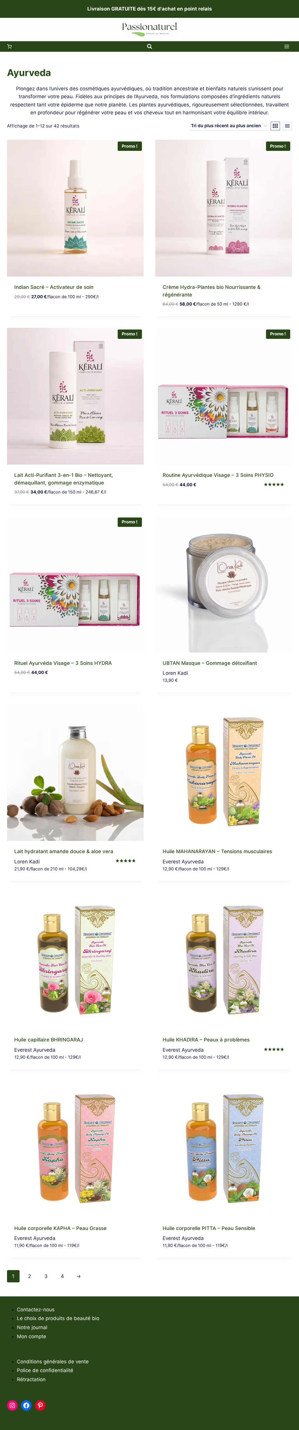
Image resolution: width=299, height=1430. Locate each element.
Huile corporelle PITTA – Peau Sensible (209, 1228)
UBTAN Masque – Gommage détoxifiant (210, 663)
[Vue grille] (275, 126)
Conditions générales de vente (53, 1362)
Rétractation (31, 1379)
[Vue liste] (287, 126)
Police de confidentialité (45, 1370)
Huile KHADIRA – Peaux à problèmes (206, 1040)
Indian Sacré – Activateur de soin (53, 287)
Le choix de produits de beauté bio (58, 1318)
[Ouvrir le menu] (286, 46)
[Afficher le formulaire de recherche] (149, 46)
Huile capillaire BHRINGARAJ (48, 1040)
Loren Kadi (175, 673)
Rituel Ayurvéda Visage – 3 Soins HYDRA (63, 663)
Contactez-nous (36, 1309)
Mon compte (31, 1336)
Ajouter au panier (36, 314)
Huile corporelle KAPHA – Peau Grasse (60, 1228)
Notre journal (32, 1327)
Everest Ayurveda (183, 862)
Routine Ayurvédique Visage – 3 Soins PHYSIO (218, 475)
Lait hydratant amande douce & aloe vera (63, 851)
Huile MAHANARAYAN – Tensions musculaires (217, 851)
